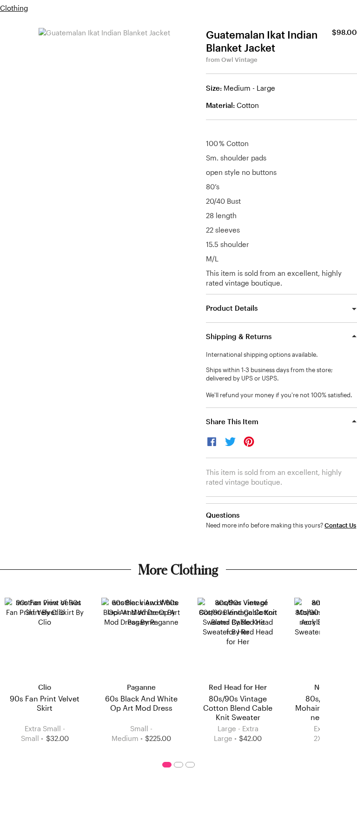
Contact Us (340, 525)
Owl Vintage (239, 59)
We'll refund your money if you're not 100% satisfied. (279, 395)
